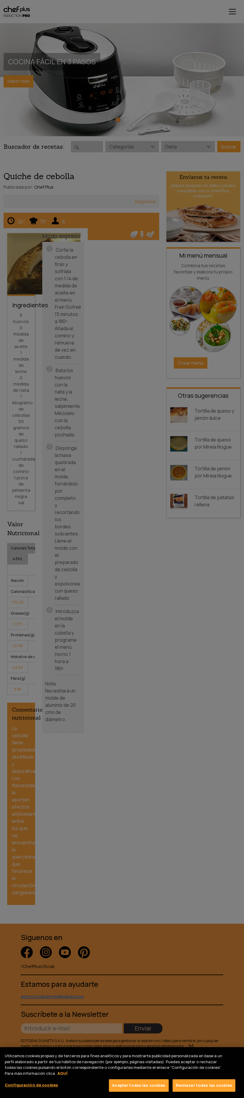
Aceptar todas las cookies (138, 1085)
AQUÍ (62, 1073)
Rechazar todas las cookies (204, 1085)
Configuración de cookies (31, 1085)
